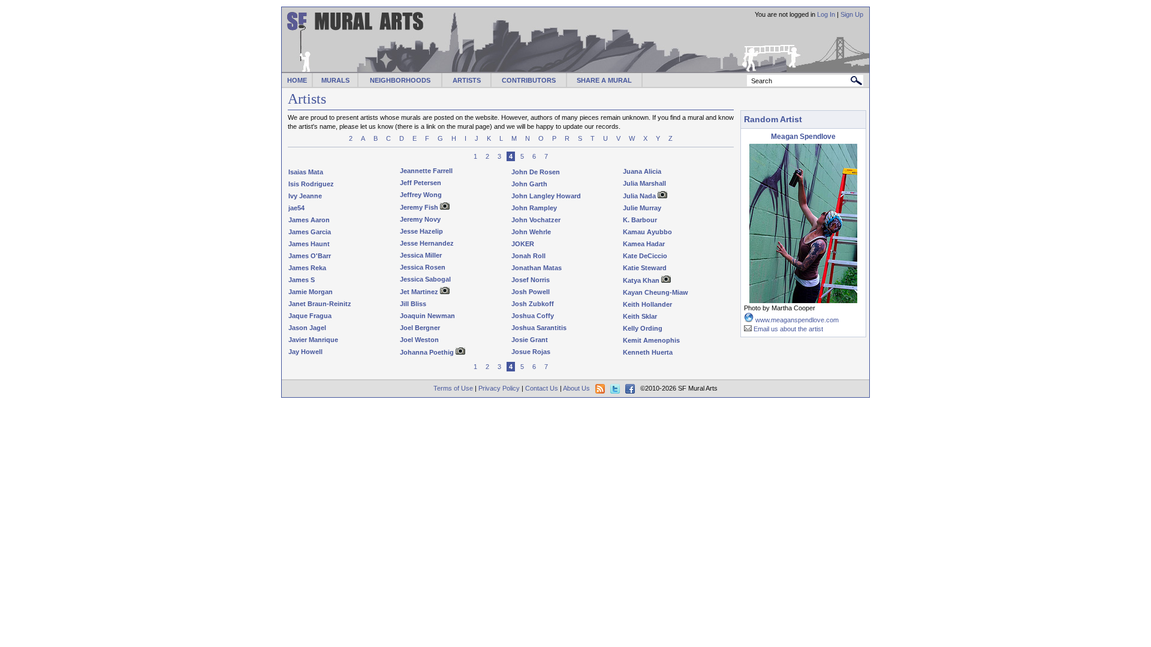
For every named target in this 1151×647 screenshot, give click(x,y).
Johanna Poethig (427, 352)
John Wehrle (531, 231)
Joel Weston (419, 339)
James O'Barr (309, 255)
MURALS (335, 80)
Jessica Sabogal (425, 279)
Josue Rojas (530, 351)
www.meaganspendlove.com (797, 320)
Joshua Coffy (532, 315)
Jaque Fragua (310, 315)
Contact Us (541, 388)
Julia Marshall (644, 183)
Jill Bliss (413, 303)
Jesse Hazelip (421, 231)
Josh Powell (530, 291)
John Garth (529, 184)
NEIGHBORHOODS (400, 80)
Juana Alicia (642, 171)
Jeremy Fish (419, 207)
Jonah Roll (528, 255)
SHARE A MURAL (604, 80)
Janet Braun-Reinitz (319, 303)
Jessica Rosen (422, 267)
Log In (826, 14)
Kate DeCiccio (645, 255)
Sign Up (851, 14)
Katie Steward (645, 267)
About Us (576, 388)
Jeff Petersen (420, 182)
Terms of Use (453, 388)
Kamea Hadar (644, 243)
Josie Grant (529, 339)
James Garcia (309, 231)
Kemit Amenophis (651, 340)
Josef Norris (530, 279)
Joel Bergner (420, 327)
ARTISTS (467, 80)
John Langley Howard (546, 195)
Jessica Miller (421, 255)
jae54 (296, 207)
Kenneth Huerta (648, 352)
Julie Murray (642, 207)
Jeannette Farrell (426, 170)
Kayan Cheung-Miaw (655, 292)
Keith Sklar (640, 316)
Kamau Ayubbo (647, 231)
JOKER (522, 243)
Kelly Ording (642, 328)
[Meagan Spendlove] (803, 301)
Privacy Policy (499, 388)
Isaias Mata (305, 172)
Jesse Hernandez (427, 243)
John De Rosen (535, 172)
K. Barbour (640, 219)
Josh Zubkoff (532, 303)
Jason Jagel (307, 327)
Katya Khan (641, 280)
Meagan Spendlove (803, 136)
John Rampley (534, 207)
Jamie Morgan (310, 291)
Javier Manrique (313, 339)
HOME (297, 80)
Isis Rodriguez (311, 184)
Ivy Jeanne (305, 195)
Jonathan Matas (536, 267)
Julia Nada (639, 195)
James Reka (307, 267)
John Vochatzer (536, 219)
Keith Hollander (647, 304)
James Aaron (309, 219)
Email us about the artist (788, 328)
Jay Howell (305, 351)
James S (301, 279)
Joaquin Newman (427, 315)
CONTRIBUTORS (529, 80)
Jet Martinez (419, 291)
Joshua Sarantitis (539, 327)
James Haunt (309, 243)
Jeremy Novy (420, 219)
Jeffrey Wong (421, 194)
